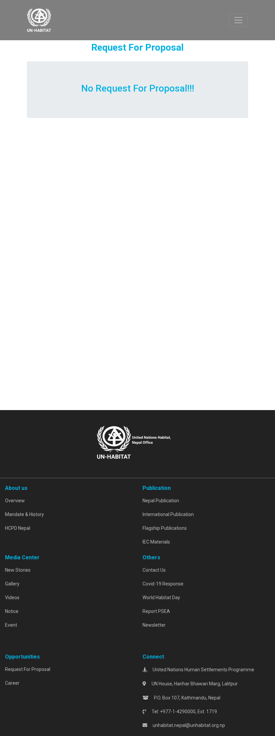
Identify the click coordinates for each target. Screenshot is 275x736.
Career (12, 683)
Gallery (12, 583)
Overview (15, 500)
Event (11, 625)
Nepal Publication (161, 500)
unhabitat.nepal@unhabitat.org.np (189, 725)
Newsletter (154, 625)
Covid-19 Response (163, 583)
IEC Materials (156, 542)
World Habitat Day (161, 597)
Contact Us (154, 570)
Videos (12, 597)
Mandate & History (24, 514)
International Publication (168, 514)
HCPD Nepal (17, 528)
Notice (11, 611)
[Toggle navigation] (238, 20)
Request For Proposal (27, 669)
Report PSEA (156, 611)
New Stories (18, 570)
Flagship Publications (165, 528)
